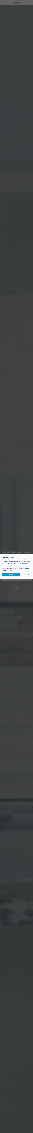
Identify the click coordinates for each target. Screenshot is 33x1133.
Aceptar (11, 574)
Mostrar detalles (26, 574)
